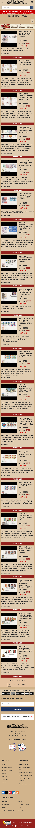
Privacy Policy (10, 826)
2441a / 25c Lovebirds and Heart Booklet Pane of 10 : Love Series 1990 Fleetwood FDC (26, 322)
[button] (32, 21)
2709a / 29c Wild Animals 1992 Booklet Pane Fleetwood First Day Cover (25, 516)
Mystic (20, 801)
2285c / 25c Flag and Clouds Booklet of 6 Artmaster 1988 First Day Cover (25, 196)
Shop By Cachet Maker (25, 776)
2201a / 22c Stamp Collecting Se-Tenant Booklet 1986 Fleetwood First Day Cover (25, 164)
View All (20, 811)
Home (3, 764)
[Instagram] (13, 792)
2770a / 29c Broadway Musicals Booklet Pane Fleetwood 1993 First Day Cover (26, 549)
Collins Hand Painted (8, 811)
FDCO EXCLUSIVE (23, 804)
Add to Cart (17, 57)
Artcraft (4, 808)
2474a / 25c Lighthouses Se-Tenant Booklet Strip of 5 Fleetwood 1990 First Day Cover (25, 388)
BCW (19, 808)
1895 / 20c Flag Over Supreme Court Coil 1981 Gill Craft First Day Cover (25, 34)
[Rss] (17, 792)
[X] (6, 792)
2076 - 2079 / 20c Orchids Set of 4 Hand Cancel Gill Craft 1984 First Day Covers (26, 96)
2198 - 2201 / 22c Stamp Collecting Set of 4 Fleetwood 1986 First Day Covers (25, 129)
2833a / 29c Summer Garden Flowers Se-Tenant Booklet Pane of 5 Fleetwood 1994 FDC (25, 617)
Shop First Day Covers (25, 772)
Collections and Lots (25, 784)
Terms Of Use (20, 826)
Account (4, 773)
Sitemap (4, 783)
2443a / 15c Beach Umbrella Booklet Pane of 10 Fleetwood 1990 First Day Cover (26, 354)
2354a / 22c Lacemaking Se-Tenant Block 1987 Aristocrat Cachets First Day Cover (26, 226)
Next (23, 685)
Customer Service (7, 770)
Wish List (4, 777)
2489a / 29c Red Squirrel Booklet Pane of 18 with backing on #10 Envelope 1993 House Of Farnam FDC (26, 421)
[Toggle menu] (2, 2)
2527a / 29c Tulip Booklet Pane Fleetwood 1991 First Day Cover (25, 453)
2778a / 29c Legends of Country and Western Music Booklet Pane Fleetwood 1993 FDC (25, 583)
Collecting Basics (7, 767)
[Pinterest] (10, 792)
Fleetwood (5, 801)
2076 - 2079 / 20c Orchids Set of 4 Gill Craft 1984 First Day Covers (25, 63)
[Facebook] (3, 792)
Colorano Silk (5, 804)
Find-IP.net (30, 719)
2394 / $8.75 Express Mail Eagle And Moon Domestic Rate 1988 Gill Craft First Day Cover (25, 292)
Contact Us (5, 780)
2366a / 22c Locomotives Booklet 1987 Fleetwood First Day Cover (25, 258)
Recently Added (23, 764)
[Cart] (32, 2)
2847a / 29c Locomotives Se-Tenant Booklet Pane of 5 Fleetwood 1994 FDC (25, 650)
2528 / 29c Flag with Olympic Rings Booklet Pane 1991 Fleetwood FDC (26, 485)
